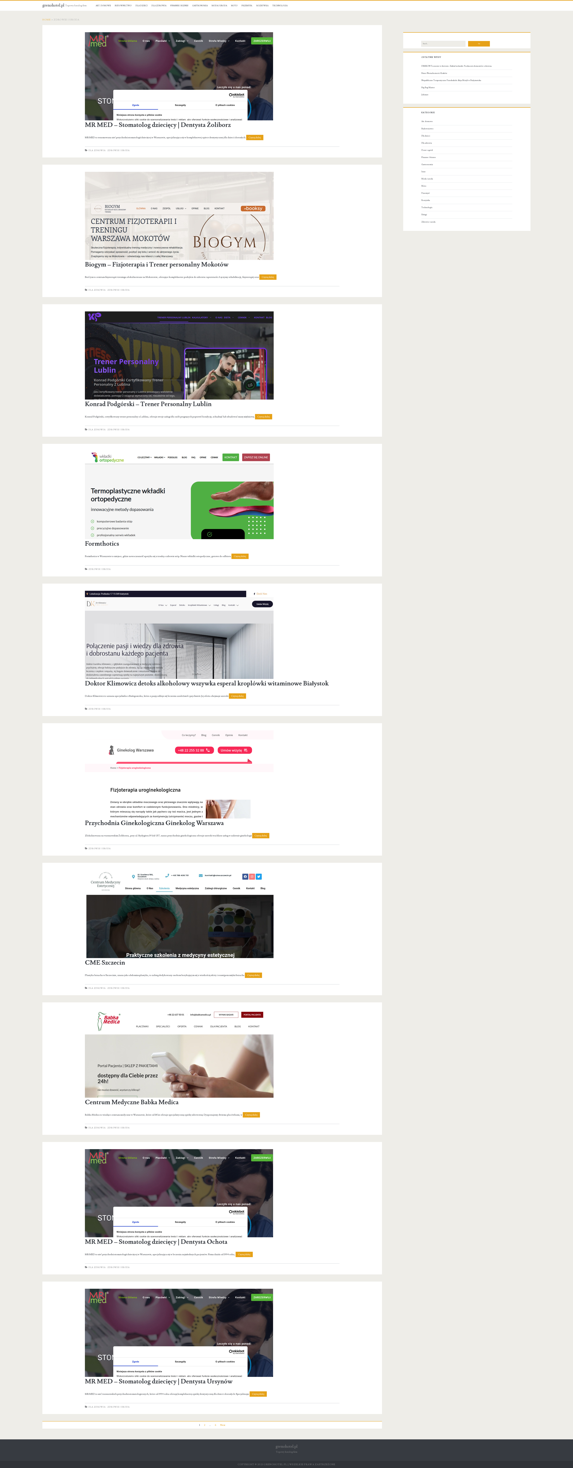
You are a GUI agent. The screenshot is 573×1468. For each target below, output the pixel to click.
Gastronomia (200, 5)
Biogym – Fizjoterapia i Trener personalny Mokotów (156, 265)
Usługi (424, 214)
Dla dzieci (141, 5)
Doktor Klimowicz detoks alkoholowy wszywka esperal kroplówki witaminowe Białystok (207, 683)
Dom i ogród (427, 150)
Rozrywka (262, 5)
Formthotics (102, 544)
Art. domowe (103, 5)
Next (222, 1425)
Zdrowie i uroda (118, 150)
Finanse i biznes (179, 5)
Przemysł (246, 5)
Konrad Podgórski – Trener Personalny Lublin (148, 404)
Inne (423, 171)
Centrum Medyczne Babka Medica (132, 1102)
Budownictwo (123, 5)
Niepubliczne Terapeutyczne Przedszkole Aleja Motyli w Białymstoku (451, 80)
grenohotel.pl (53, 5)
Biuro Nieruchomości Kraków (434, 73)
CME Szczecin (105, 963)
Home (46, 19)
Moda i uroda (219, 5)
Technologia (280, 5)
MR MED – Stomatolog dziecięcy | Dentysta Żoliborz (158, 125)
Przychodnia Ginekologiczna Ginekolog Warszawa (154, 823)
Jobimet (424, 95)
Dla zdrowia (158, 5)
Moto (234, 5)
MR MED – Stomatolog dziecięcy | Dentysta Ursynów (158, 1381)
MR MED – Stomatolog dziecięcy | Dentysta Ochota (156, 1242)
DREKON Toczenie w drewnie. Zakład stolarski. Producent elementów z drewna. (456, 66)
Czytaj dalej (256, 138)
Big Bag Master (428, 87)
